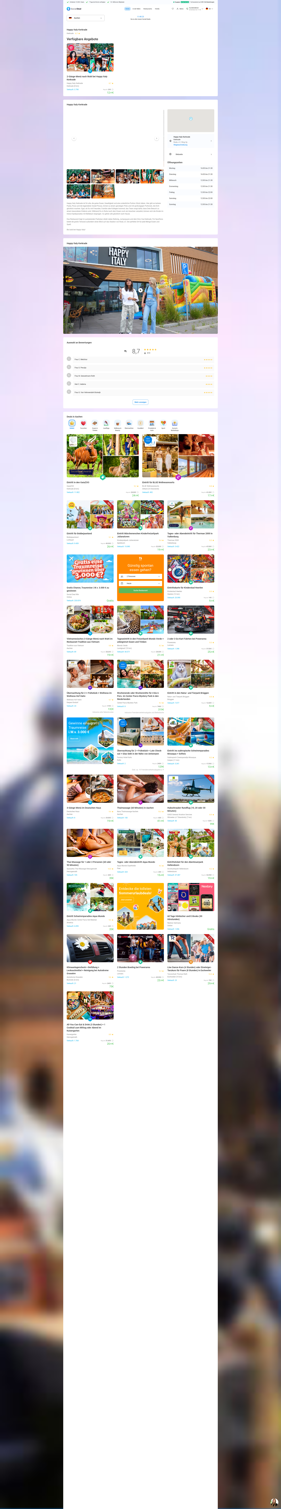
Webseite (191, 154)
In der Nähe (136, 9)
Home (127, 9)
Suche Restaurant (140, 590)
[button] (74, 138)
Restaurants (147, 9)
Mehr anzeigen (140, 402)
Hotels (157, 9)
